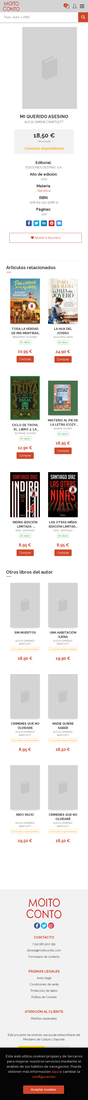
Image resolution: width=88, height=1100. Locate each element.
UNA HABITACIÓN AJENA (63, 635)
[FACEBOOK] (37, 926)
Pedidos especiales (44, 1018)
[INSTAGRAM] (51, 926)
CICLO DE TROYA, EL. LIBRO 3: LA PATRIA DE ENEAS (25, 427)
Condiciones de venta (44, 984)
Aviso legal (44, 978)
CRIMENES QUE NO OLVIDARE (25, 726)
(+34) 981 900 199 (44, 944)
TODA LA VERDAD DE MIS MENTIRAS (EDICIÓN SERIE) (25, 331)
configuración (43, 1077)
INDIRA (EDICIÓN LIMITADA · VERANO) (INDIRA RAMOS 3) (25, 524)
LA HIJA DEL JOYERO (63, 331)
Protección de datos (44, 990)
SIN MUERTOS (25, 632)
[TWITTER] (44, 926)
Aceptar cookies (43, 1089)
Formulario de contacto (44, 956)
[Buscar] (83, 17)
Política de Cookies (44, 997)
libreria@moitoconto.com (44, 950)
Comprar (25, 359)
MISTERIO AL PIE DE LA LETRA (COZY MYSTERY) (63, 422)
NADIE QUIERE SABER (63, 726)
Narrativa (44, 191)
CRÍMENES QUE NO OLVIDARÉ (63, 817)
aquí (55, 1072)
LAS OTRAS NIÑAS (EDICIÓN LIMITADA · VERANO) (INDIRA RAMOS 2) (63, 524)
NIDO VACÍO (25, 815)
